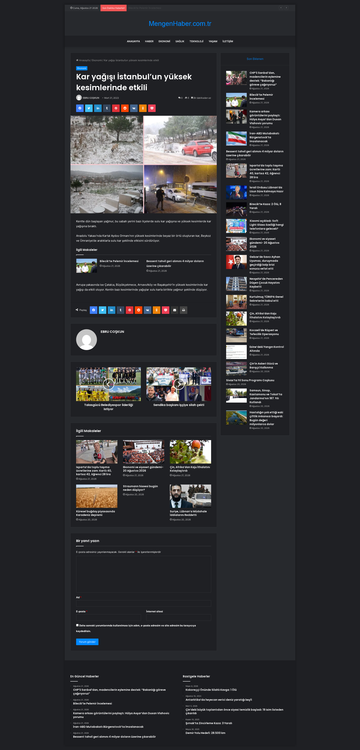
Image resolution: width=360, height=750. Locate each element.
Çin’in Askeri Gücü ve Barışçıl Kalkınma (264, 365)
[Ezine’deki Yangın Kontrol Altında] (236, 352)
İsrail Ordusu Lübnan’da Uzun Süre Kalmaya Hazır (267, 189)
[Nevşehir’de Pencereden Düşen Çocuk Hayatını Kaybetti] (236, 284)
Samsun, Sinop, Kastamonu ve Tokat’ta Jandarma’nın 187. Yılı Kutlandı (266, 396)
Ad (78, 597)
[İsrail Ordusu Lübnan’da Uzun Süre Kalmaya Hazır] (236, 193)
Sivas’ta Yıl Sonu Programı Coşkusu (250, 380)
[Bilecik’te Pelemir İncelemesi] (86, 266)
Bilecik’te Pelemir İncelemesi (119, 261)
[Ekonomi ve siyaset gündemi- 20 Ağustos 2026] (143, 451)
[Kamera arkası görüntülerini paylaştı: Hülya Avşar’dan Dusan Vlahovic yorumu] (236, 117)
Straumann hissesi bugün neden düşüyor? (140, 488)
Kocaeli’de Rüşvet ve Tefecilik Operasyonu (264, 332)
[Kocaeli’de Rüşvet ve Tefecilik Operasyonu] (236, 335)
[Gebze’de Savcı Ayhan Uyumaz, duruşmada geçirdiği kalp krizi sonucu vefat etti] (236, 262)
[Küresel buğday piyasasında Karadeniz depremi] (96, 496)
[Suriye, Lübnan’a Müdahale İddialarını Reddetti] (190, 496)
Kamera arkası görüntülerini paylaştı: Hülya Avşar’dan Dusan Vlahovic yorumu (173, 7)
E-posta (81, 611)
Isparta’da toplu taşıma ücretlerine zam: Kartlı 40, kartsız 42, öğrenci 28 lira (94, 470)
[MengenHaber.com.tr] (180, 23)
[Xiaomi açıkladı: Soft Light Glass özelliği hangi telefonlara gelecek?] (236, 226)
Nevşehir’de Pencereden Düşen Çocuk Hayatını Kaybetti (266, 283)
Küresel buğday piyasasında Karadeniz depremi (95, 513)
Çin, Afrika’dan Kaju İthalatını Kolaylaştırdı (190, 469)
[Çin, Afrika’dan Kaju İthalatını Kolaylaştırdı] (190, 451)
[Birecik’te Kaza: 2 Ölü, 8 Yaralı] (236, 209)
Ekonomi (164, 41)
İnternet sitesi (154, 611)
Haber (149, 41)
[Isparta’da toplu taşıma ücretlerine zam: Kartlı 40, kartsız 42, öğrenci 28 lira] (96, 451)
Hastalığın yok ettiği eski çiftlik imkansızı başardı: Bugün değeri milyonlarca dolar (266, 418)
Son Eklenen (255, 59)
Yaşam (213, 41)
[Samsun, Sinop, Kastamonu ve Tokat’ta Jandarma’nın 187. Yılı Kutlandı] (236, 396)
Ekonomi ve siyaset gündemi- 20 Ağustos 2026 (143, 469)
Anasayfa (133, 41)
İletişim (228, 41)
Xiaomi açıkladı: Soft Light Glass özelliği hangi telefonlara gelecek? (267, 225)
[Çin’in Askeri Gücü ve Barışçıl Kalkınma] (236, 369)
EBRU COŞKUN (91, 97)
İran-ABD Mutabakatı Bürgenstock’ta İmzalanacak (264, 137)
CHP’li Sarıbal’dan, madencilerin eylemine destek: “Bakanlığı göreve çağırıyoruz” (265, 78)
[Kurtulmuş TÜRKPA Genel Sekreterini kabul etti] (236, 302)
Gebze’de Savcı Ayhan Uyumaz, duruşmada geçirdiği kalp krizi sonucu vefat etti (265, 263)
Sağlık (180, 41)
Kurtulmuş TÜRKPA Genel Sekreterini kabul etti (266, 299)
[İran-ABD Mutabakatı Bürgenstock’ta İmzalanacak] (236, 139)
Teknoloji (196, 41)
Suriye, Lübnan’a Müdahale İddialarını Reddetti (188, 513)
